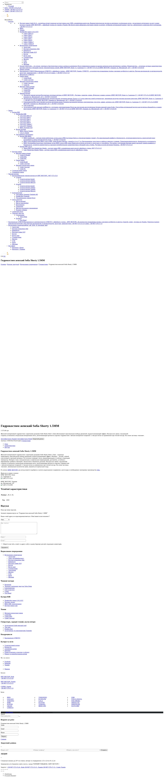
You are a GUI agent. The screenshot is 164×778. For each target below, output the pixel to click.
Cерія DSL (8, 615)
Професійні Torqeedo (22, 196)
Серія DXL (27, 90)
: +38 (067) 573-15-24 (13, 8)
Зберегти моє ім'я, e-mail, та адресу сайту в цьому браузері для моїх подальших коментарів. (32, 544)
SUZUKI (10, 704)
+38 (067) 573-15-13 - (33, 767)
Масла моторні (21, 201)
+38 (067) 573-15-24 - (15, 767)
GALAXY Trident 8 (26, 126)
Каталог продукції (13, 264)
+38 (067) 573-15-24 (7, 678)
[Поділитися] (3, 769)
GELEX (9, 706)
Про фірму (11, 246)
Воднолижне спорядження (28, 45)
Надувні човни (17, 151)
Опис (6, 444)
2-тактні (18, 177)
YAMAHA (42, 704)
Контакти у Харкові (18, 249)
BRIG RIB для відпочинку (13, 604)
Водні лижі (27, 56)
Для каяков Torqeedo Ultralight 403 (27, 194)
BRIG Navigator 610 (26, 127)
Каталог (11, 21)
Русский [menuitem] (11, 6)
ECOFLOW (42, 699)
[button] (9, 20)
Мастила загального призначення (27, 208)
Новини (7, 669)
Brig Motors (9, 712)
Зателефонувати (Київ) (24, 439)
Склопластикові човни (19, 170)
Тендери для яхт (10, 602)
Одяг (25, 61)
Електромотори (17, 193)
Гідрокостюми (28, 57)
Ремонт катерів (25, 69)
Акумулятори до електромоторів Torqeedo (18, 630)
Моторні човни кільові (27, 86)
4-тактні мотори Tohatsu (27, 187)
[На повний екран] (5, 769)
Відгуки (7, 447)
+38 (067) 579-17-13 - (54, 767)
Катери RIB (16, 112)
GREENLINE (75, 704)
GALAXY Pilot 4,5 (26, 115)
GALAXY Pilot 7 (25, 121)
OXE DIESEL (75, 701)
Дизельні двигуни (18, 213)
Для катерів (12, 570)
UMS (73, 697)
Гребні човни (24, 76)
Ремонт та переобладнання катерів (16, 654)
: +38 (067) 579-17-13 (13, 11)
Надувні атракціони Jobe (32, 49)
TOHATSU (10, 701)
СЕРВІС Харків (6, 686)
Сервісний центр (17, 211)
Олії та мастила (29, 105)
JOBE (9, 702)
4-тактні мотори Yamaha (27, 189)
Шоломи (26, 64)
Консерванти (20, 205)
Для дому (8, 627)
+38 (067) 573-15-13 (7, 683)
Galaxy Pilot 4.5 (28, 33)
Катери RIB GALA (26, 146)
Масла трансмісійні (22, 203)
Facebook (7, 661)
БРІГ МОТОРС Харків (8, 681)
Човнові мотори (25, 93)
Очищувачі (19, 206)
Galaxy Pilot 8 (28, 40)
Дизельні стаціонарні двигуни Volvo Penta (18, 586)
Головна (3, 264)
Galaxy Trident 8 (29, 44)
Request (4, 736)
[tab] (84, 444)
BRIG (21, 28)
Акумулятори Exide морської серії (15, 625)
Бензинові (8, 584)
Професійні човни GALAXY (29, 32)
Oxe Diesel (23, 220)
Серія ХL (27, 85)
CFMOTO (10, 707)
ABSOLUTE (75, 702)
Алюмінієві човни (18, 172)
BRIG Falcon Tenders (26, 131)
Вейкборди (27, 50)
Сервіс (7, 591)
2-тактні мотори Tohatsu (27, 181)
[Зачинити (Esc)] (1, 769)
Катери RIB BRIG (25, 136)
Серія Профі (27, 78)
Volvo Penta (23, 217)
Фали (25, 62)
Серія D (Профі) (29, 88)
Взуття (26, 54)
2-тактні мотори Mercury (28, 182)
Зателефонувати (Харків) (9, 439)
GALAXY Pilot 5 (25, 119)
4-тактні (18, 184)
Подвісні (19, 218)
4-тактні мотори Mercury (28, 191)
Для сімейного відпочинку (24, 134)
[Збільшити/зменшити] (7, 769)
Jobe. (98, 470)
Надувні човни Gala (11, 605)
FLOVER (42, 702)
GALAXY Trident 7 (26, 124)
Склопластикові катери (12, 645)
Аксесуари (27, 47)
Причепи (7, 650)
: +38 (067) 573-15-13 (13, 9)
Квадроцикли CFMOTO (12, 638)
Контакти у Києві (18, 247)
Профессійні (9, 629)
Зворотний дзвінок (38, 439)
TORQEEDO (43, 697)
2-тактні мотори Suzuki (27, 179)
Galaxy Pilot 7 (28, 38)
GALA (41, 701)
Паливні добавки (21, 210)
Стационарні (20, 215)
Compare (3, 739)
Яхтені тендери (21, 129)
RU (4, 256)
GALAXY (10, 699)
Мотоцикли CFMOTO (27, 74)
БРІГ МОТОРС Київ (7, 676)
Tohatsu (22, 30)
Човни (10, 110)
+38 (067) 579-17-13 (7, 688)
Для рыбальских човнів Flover (25, 198)
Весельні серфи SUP (30, 52)
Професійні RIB (21, 114)
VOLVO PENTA (76, 699)
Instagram (7, 663)
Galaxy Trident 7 (29, 42)
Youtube (7, 665)
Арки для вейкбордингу (16, 558)
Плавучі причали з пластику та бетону (17, 652)
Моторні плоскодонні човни (29, 81)
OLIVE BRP (75, 706)
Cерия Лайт (8, 616)
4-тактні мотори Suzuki (27, 186)
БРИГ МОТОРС (13, 470)
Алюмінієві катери (11, 649)
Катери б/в (8, 647)
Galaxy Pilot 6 (28, 37)
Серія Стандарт (29, 80)
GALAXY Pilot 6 (25, 117)
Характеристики (10, 445)
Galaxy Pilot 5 (28, 35)
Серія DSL (27, 91)
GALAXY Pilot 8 (25, 122)
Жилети (26, 59)
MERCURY (42, 706)
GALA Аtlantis (24, 133)
